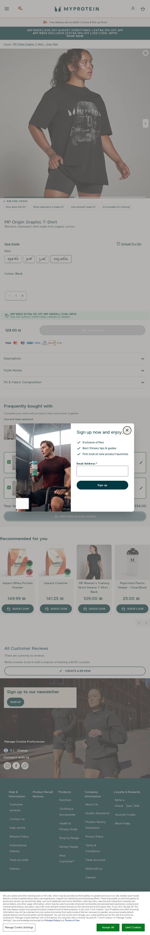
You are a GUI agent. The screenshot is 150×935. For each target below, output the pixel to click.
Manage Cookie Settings (19, 927)
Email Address (87, 463)
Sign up (102, 485)
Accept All (108, 927)
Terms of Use (72, 920)
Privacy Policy (52, 920)
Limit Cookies (133, 927)
